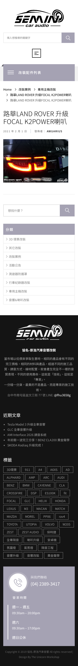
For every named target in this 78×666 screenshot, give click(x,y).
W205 (66, 524)
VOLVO (49, 524)
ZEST (10, 532)
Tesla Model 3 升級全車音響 (26, 424)
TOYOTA (12, 524)
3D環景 (12, 469)
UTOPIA (31, 524)
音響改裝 (33, 555)
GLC (27, 501)
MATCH (60, 508)
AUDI (61, 477)
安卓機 (52, 540)
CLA (62, 485)
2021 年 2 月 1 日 (15, 131)
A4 (40, 469)
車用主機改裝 (18, 291)
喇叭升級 (33, 540)
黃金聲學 (53, 555)
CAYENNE (44, 485)
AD (68, 469)
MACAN (41, 508)
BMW (26, 485)
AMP (32, 477)
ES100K (50, 493)
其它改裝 (15, 248)
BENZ (10, 485)
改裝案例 (15, 256)
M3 (26, 508)
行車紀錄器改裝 (19, 282)
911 (27, 469)
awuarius (54, 131)
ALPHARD (14, 477)
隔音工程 (47, 547)
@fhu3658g (62, 395)
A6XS (53, 469)
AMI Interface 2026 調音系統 (26, 435)
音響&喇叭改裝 (19, 300)
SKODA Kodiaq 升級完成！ (25, 445)
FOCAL (11, 501)
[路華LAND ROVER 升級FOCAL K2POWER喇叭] (35, 161)
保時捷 (51, 532)
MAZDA (12, 516)
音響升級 (13, 555)
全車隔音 (13, 540)
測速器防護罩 (18, 274)
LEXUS (11, 508)
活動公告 (15, 265)
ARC (46, 477)
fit (65, 493)
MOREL (30, 516)
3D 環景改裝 (17, 239)
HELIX (43, 501)
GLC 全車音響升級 (19, 429)
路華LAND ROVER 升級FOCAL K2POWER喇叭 (35, 117)
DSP (34, 493)
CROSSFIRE (15, 493)
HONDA (60, 501)
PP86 (47, 516)
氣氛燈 (28, 547)
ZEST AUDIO (30, 532)
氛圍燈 (11, 547)
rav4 (62, 516)
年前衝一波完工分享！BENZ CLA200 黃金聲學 (38, 440)
